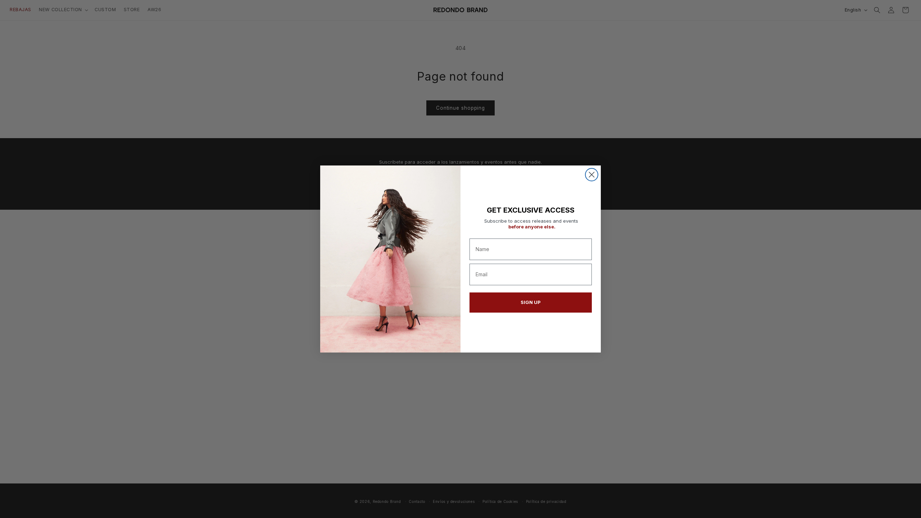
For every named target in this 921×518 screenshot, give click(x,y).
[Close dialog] (591, 174)
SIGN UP (531, 302)
